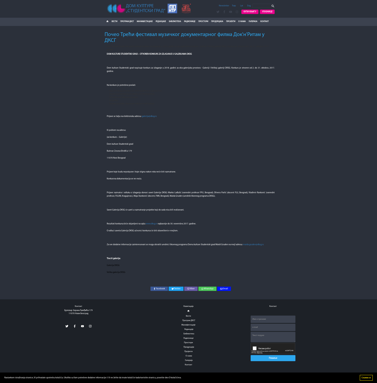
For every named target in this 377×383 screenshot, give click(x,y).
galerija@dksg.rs (149, 116)
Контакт (264, 21)
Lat (241, 6)
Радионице (189, 21)
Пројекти (230, 21)
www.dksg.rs (151, 224)
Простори (203, 21)
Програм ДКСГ (127, 21)
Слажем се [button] (366, 378)
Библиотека (175, 21)
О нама (242, 21)
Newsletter (224, 6)
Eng (249, 6)
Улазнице (267, 12)
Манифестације (145, 21)
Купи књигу (250, 12)
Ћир (234, 6)
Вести (114, 21)
